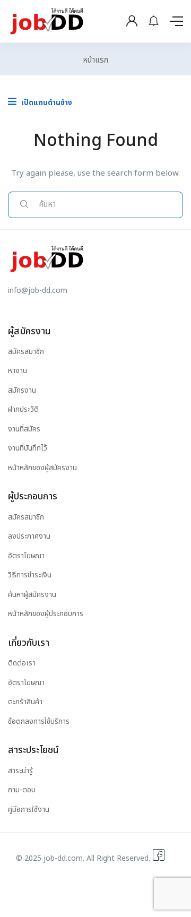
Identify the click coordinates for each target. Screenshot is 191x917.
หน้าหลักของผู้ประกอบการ (45, 613)
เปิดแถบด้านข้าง (45, 102)
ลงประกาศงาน (29, 536)
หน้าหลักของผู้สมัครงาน (42, 467)
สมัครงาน (22, 390)
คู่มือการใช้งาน (28, 809)
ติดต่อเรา (22, 663)
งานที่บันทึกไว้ (27, 448)
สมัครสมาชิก (26, 351)
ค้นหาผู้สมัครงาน (32, 594)
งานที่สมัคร (24, 429)
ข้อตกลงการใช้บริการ (39, 721)
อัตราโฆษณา (26, 555)
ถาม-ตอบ (22, 789)
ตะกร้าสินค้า (25, 701)
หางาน (17, 370)
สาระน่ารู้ (20, 770)
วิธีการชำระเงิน (29, 575)
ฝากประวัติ (23, 409)
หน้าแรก (95, 60)
